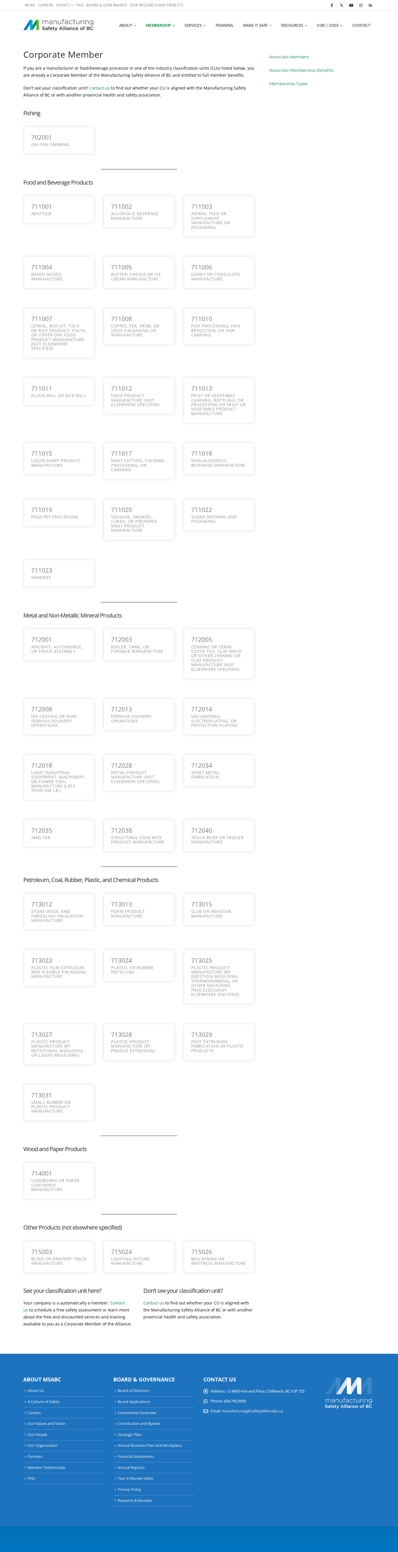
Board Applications (134, 1401)
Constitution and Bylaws (139, 1423)
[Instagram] (361, 5)
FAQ (79, 5)
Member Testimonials (46, 1467)
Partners (35, 1456)
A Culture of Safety (44, 1401)
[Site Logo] (58, 25)
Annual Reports (131, 1467)
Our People (37, 1434)
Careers (45, 5)
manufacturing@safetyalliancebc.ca (252, 1411)
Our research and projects (156, 5)
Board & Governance (106, 5)
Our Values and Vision (47, 1423)
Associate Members (289, 56)
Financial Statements (136, 1456)
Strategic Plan (129, 1434)
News (30, 5)
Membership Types (288, 83)
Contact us (99, 88)
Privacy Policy (129, 1489)
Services (193, 25)
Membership (158, 25)
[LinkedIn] (370, 5)
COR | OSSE (328, 25)
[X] (341, 5)
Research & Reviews (135, 1500)
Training (224, 25)
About (125, 25)
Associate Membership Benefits (301, 70)
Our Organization (43, 1445)
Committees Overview (137, 1412)
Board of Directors (133, 1390)
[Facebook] (332, 5)
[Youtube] (351, 5)
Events (63, 5)
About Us (36, 1390)
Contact (361, 25)
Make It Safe (255, 25)
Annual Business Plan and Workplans (150, 1445)
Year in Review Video (135, 1478)
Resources (292, 25)
